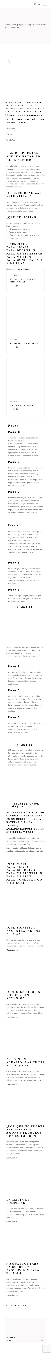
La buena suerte (21, 405)
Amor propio (17, 25)
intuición (31, 108)
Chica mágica (15, 102)
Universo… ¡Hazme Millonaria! (23, 280)
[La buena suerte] (40, 375)
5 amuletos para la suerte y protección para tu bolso (23, 1268)
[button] (25, 127)
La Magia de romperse (18, 1201)
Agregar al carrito (40, 318)
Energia (34, 105)
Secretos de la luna (24, 343)
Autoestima (22, 105)
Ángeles (9, 105)
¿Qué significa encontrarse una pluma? (23, 931)
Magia (41, 108)
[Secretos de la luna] (40, 314)
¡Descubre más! (13, 950)
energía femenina (15, 108)
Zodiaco (37, 111)
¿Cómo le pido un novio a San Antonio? (23, 995)
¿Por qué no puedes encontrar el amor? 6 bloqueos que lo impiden (25, 1131)
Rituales (10, 111)
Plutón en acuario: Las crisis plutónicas (25, 1062)
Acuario (16, 275)
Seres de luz (23, 111)
